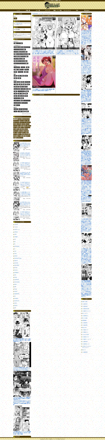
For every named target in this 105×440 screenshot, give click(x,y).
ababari (15, 255)
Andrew (15, 291)
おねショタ (22, 120)
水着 (15, 93)
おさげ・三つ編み (18, 100)
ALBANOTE (16, 279)
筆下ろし (15, 134)
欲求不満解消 (26, 130)
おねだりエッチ (16, 120)
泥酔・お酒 (15, 132)
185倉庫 (16, 236)
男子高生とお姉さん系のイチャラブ (21, 47)
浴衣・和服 (20, 93)
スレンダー (16, 98)
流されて (19, 132)
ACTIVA (15, 267)
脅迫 (27, 67)
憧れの (21, 86)
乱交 (22, 125)
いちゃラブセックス (25, 118)
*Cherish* (16, 224)
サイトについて (67, 10)
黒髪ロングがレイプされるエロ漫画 (21, 54)
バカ (15, 111)
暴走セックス (16, 130)
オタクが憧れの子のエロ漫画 (20, 51)
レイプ (23, 67)
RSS (77, 10)
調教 (29, 134)
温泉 (15, 78)
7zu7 (15, 251)
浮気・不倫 (24, 132)
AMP (15, 286)
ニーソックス (21, 91)
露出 (14, 137)
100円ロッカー (17, 229)
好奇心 (18, 129)
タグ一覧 (38, 10)
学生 (23, 82)
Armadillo (16, 298)
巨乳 (26, 95)
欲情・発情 (21, 130)
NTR (15, 71)
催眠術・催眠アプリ (18, 69)
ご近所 (15, 84)
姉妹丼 (26, 71)
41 (14, 248)
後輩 (24, 84)
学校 (15, 75)
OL (15, 82)
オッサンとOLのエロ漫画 (19, 49)
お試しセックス (16, 122)
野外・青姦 (20, 75)
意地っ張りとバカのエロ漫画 (20, 61)
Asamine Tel (16, 300)
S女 (26, 86)
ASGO (15, 303)
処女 (15, 95)
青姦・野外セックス (19, 137)
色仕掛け (26, 134)
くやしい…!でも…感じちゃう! (25, 122)
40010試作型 (16, 246)
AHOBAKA (16, 272)
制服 (27, 91)
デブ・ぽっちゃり (23, 109)
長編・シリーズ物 (57, 10)
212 (15, 239)
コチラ (29, 113)
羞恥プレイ (19, 134)
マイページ (47, 10)
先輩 (20, 84)
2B (14, 241)
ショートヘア (27, 100)
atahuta (15, 305)
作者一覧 (28, 10)
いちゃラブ (16, 67)
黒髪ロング (16, 105)
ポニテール (24, 102)
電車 (19, 78)
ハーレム (20, 71)
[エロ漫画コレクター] (52, 2)
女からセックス (27, 127)
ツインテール (17, 102)
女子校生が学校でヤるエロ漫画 (21, 56)
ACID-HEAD (16, 265)
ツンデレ (23, 89)
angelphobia (16, 293)
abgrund (16, 260)
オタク (15, 109)
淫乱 (15, 91)
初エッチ (15, 127)
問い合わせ (86, 10)
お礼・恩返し (26, 120)
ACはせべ (16, 270)
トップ (18, 10)
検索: (15, 16)
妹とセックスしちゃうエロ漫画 (21, 63)
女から (26, 69)
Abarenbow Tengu (17, 258)
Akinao (15, 277)
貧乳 (22, 98)
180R (15, 234)
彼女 (28, 84)
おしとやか (16, 89)
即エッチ (22, 127)
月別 (15, 29)
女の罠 (15, 129)
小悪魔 (28, 89)
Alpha (15, 284)
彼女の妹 (16, 86)
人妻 (19, 82)
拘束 (20, 129)
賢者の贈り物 (19, 23)
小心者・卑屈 (21, 111)
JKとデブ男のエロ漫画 (19, 58)
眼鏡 (26, 93)
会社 (26, 75)
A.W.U (15, 253)
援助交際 (26, 129)
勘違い (18, 127)
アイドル (27, 82)
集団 (27, 111)
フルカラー (15, 125)
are (15, 296)
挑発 (23, 129)
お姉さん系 (20, 95)
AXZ (15, 307)
